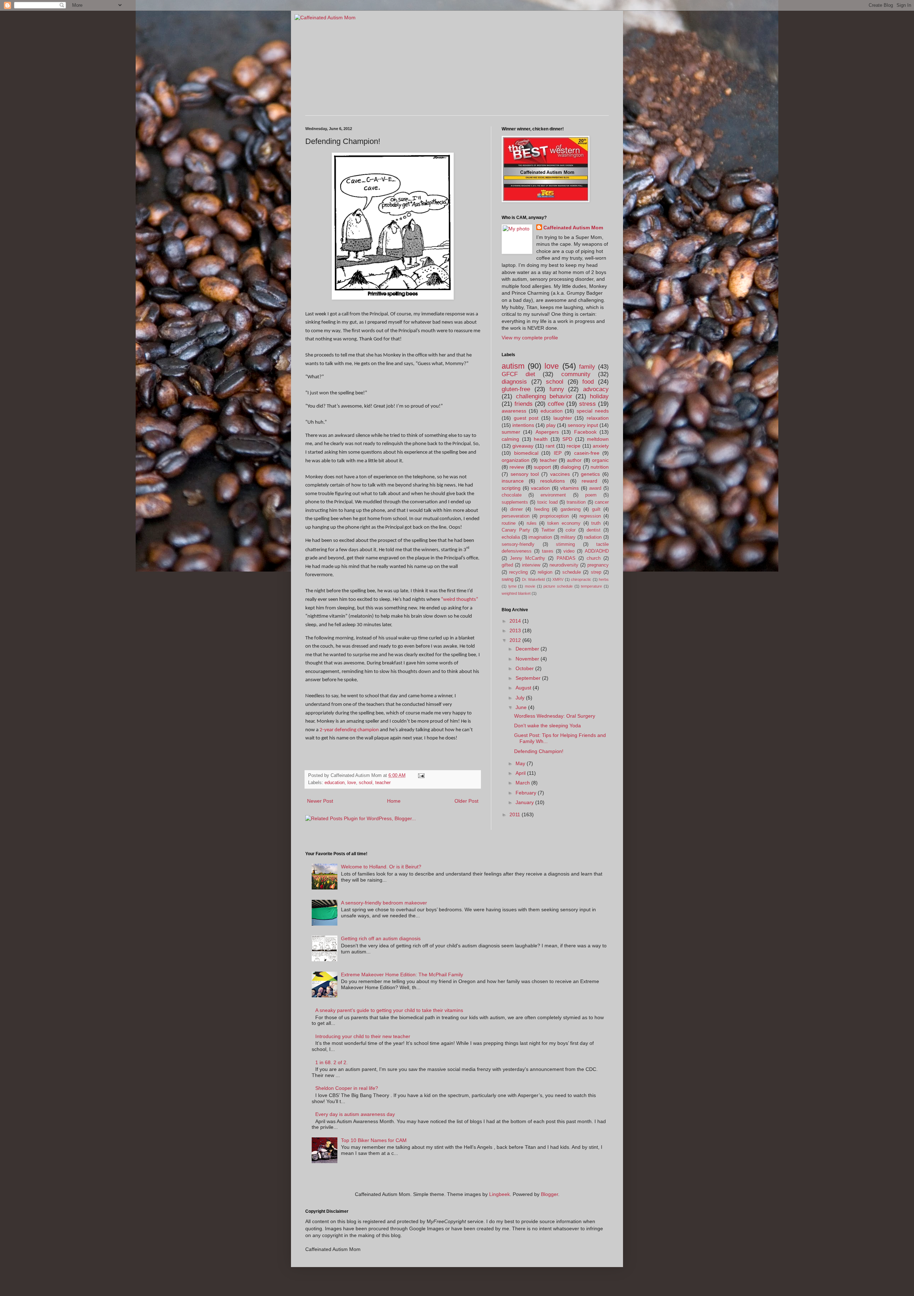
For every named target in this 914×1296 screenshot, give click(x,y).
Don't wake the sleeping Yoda (547, 725)
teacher (383, 782)
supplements (515, 502)
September (529, 678)
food (588, 381)
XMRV (557, 579)
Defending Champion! (538, 751)
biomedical (526, 453)
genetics (590, 474)
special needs (593, 411)
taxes (547, 551)
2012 (515, 640)
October (525, 668)
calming (510, 439)
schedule (571, 572)
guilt (596, 509)
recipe (574, 446)
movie (530, 586)
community (576, 374)
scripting (511, 488)
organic (600, 460)
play (551, 425)
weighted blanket (516, 593)
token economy (564, 523)
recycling (518, 572)
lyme (512, 586)
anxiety (601, 446)
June (522, 707)
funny (556, 389)
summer (511, 432)
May (521, 763)
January (525, 802)
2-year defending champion (349, 730)
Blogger (549, 1194)
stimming (565, 544)
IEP (558, 453)
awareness (514, 411)
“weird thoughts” (459, 599)
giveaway (522, 446)
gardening (571, 509)
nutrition (600, 467)
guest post (526, 418)
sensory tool (525, 474)
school (365, 782)
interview (531, 565)
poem (591, 495)
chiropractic (581, 579)
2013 (515, 630)
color (571, 530)
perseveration (515, 516)
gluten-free (516, 389)
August (524, 688)
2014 (515, 621)
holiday (599, 396)
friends (523, 403)
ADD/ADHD (597, 551)
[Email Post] (421, 775)
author (574, 460)
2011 (515, 814)
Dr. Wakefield (533, 579)
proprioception (554, 516)
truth (596, 523)
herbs (604, 579)
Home (394, 801)
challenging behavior (544, 396)
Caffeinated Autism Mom (573, 227)
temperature (591, 586)
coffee (556, 403)
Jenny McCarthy (527, 558)
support (542, 467)
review (516, 467)
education (335, 782)
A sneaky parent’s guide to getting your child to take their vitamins (389, 1010)
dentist (594, 530)
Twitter (548, 530)
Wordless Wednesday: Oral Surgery (554, 716)
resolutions (552, 481)
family (587, 366)
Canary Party (516, 530)
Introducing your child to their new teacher (362, 1036)
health (541, 439)
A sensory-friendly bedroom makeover (384, 903)
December (528, 649)
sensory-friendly (518, 544)
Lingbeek (499, 1194)
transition (576, 502)
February (527, 793)
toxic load (547, 502)
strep (596, 572)
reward (589, 481)
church (594, 558)
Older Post (466, 801)
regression (590, 516)
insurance (513, 481)
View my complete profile (530, 337)
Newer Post (320, 801)
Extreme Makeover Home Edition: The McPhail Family (402, 974)
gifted (507, 565)
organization (515, 460)
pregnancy (598, 565)
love (351, 782)
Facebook (585, 432)
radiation (593, 537)
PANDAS (566, 558)
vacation (540, 488)
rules (532, 523)
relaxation (598, 418)
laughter (562, 418)
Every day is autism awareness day (355, 1114)
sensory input (583, 425)
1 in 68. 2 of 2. (331, 1062)
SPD (567, 439)
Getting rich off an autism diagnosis (381, 938)
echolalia (511, 537)
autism (513, 366)
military (568, 537)
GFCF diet (518, 374)
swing (507, 579)
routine (509, 523)
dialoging (571, 467)
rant (550, 446)
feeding (541, 509)
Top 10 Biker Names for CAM (374, 1140)
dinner (516, 509)
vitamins (569, 488)
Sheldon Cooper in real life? (346, 1088)
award (595, 488)
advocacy (596, 389)
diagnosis (514, 381)
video (568, 551)
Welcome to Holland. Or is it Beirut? (381, 866)
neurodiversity (563, 565)
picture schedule (558, 586)
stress (587, 403)
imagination (540, 537)
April (521, 773)
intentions (523, 425)
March (523, 783)
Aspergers (547, 432)
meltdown (598, 439)
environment (553, 495)
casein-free (586, 453)
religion (545, 572)
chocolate (512, 495)
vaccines (560, 474)
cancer (602, 502)
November (528, 659)
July (521, 698)
